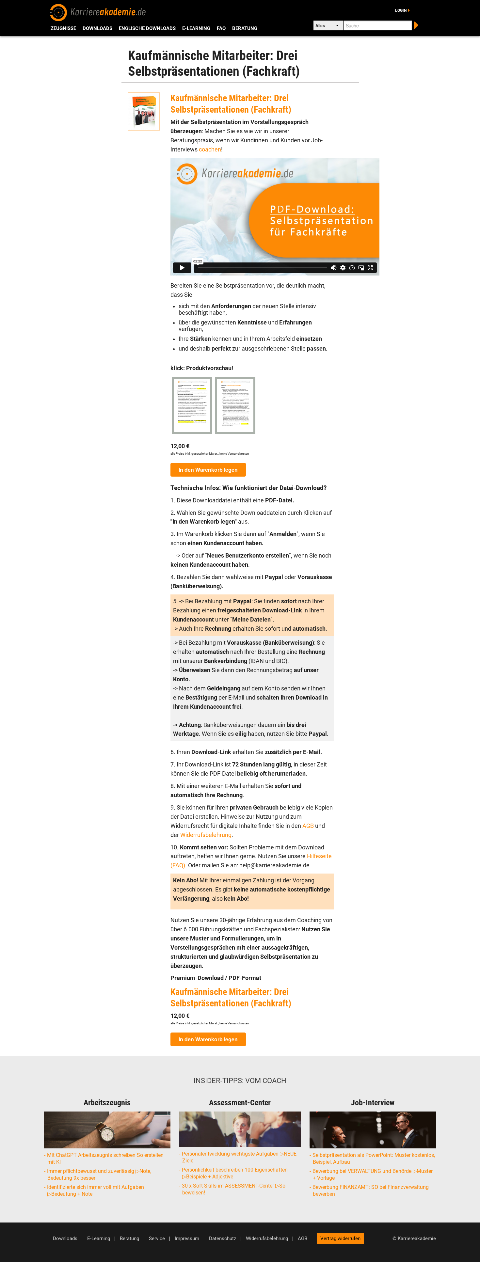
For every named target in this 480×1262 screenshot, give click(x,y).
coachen (210, 149)
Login (401, 10)
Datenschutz (222, 1239)
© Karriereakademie (414, 1238)
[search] (415, 25)
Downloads (97, 28)
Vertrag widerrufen (340, 1238)
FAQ (221, 28)
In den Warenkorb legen (208, 469)
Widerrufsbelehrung (206, 835)
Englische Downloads (147, 28)
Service (157, 1239)
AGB (308, 826)
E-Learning (196, 28)
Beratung (244, 28)
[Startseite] (98, 12)
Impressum (187, 1239)
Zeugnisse (63, 28)
